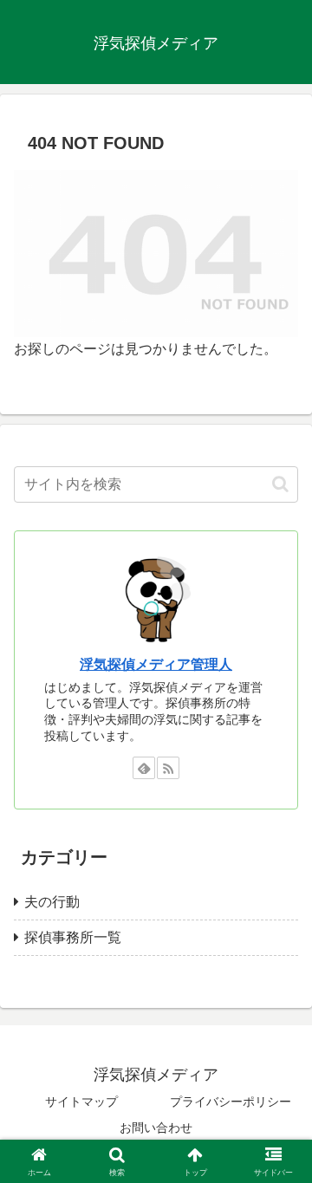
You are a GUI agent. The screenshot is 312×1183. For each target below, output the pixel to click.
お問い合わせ (156, 1127)
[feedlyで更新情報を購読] (144, 768)
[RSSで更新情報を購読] (168, 768)
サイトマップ (81, 1101)
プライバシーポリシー (230, 1101)
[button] (280, 484)
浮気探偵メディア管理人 (156, 664)
